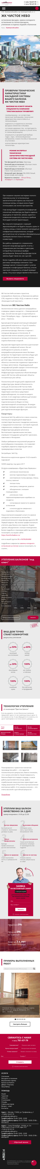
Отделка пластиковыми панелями (5, 589)
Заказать (33, 617)
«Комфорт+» (9, 180)
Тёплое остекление (6, 576)
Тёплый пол (4, 582)
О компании (5, 1100)
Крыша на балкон (7, 1082)
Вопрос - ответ (6, 1106)
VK (18, 539)
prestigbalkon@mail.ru (9, 1116)
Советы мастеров (7, 1104)
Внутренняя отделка (8, 1080)
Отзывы (4, 1102)
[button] (4, 8)
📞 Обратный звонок (20, 1142)
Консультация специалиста (11, 617)
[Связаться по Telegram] (29, 8)
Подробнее (5, 794)
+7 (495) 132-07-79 (7, 1114)
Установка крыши (6, 606)
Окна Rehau (5, 1087)
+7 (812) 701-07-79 (7, 1129)
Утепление (5, 1076)
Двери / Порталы (7, 1084)
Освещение (4, 585)
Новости (4, 1098)
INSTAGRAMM (26, 539)
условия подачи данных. (24, 914)
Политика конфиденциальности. (27, 1161)
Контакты (4, 1108)
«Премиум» (19, 180)
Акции (3, 1094)
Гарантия (4, 1096)
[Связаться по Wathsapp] (33, 8)
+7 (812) (30, 4)
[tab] (6, 728)
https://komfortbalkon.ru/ (10, 535)
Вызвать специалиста (15, 279)
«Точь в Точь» (26, 178)
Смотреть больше (20, 1024)
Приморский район (12, 28)
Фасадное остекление (9, 1078)
